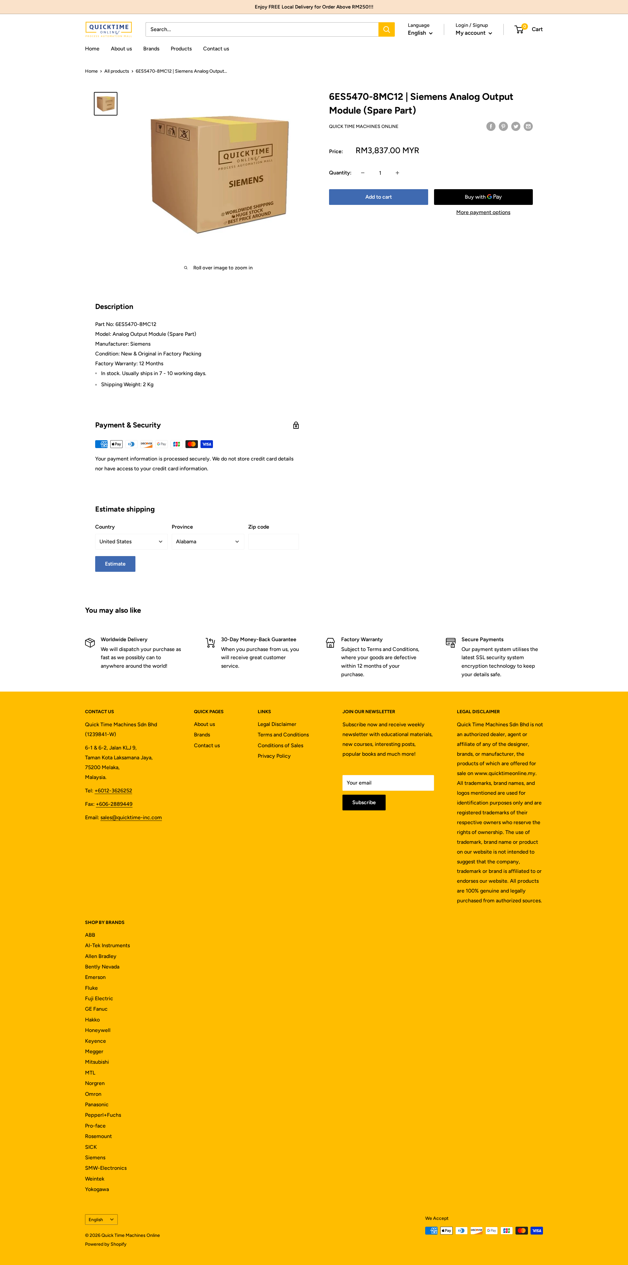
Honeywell (98, 1030)
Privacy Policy (274, 756)
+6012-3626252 (113, 790)
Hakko (92, 1020)
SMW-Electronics (106, 1168)
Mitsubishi (97, 1062)
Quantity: (340, 173)
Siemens (95, 1157)
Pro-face (95, 1126)
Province (182, 527)
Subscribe (364, 802)
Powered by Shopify (106, 1244)
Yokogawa (97, 1189)
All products (116, 71)
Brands (151, 48)
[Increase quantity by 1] (397, 173)
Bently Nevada (102, 967)
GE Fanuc (96, 1009)
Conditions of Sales (280, 745)
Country (105, 527)
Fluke (91, 988)
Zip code (258, 527)
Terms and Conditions (283, 735)
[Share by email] (528, 126)
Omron (93, 1094)
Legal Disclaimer (277, 724)
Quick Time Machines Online (363, 126)
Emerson (95, 977)
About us (121, 48)
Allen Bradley (100, 956)
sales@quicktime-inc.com (131, 817)
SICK (91, 1147)
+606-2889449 (114, 804)
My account (471, 32)
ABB (90, 935)
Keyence (95, 1041)
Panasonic (97, 1104)
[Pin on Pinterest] (503, 126)
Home (92, 48)
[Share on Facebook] (491, 126)
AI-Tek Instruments (107, 945)
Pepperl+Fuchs (103, 1115)
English (96, 1219)
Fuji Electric (99, 998)
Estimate (115, 564)
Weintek (94, 1179)
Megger (94, 1051)
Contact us (216, 48)
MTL (90, 1073)
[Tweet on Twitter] (515, 126)
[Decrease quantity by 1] (363, 173)
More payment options (483, 212)
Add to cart (378, 197)
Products (181, 48)
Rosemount (98, 1136)
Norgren (95, 1083)
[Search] (386, 29)
